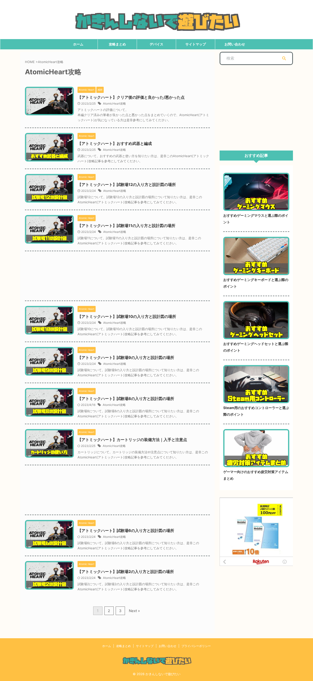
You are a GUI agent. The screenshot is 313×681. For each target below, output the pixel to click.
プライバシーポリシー (196, 646)
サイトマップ (195, 44)
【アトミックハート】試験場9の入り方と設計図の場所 (126, 357)
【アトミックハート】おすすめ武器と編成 (115, 143)
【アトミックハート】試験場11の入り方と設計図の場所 (126, 225)
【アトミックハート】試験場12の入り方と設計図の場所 (127, 184)
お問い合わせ (234, 44)
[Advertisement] (117, 272)
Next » (134, 610)
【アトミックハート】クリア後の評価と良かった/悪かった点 (131, 97)
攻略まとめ (117, 44)
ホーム (78, 44)
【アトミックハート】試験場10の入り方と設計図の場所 (127, 316)
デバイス (156, 44)
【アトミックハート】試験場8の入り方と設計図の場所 (126, 398)
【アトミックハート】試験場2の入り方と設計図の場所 (126, 571)
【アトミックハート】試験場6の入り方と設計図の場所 (126, 530)
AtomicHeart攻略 (114, 103)
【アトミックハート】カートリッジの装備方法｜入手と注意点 (132, 439)
